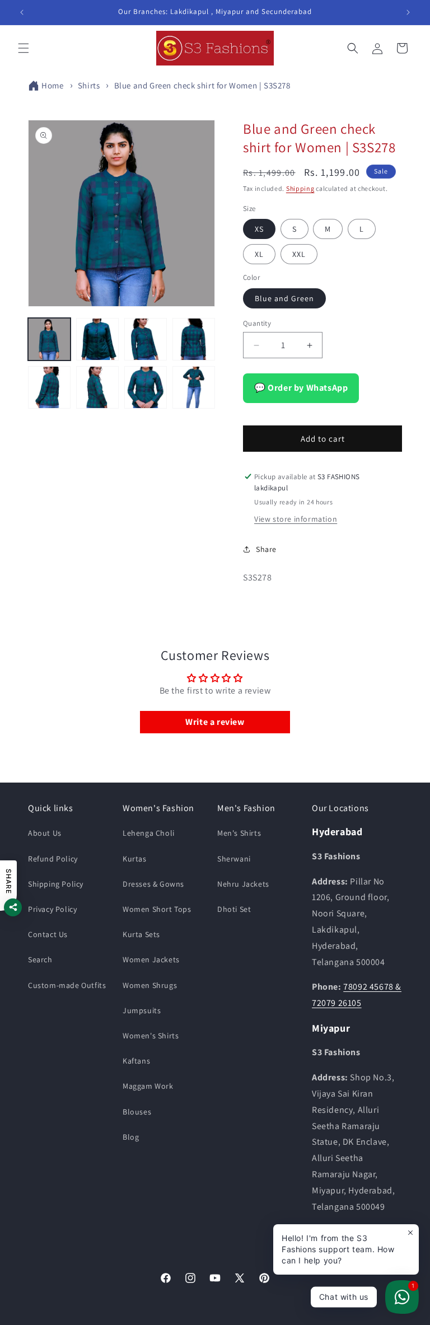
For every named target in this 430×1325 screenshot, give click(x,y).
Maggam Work (148, 1086)
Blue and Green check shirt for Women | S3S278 (202, 85)
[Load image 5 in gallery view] (49, 387)
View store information (295, 519)
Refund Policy (53, 859)
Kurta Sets (141, 934)
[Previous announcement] (22, 12)
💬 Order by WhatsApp (301, 388)
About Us (45, 833)
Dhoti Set (234, 909)
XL (259, 254)
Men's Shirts (239, 833)
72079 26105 (337, 1003)
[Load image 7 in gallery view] (145, 387)
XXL (299, 254)
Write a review (214, 722)
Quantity (257, 323)
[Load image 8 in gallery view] (193, 387)
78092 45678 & (372, 986)
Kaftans (136, 1061)
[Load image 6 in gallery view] (97, 387)
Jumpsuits (142, 1010)
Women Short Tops (157, 909)
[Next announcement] (408, 12)
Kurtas (135, 859)
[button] (23, 48)
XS (259, 229)
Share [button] (266, 549)
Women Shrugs (150, 985)
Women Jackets (151, 959)
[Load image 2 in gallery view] (97, 339)
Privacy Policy (52, 909)
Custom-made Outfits (67, 985)
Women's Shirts (151, 1036)
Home (52, 85)
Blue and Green (284, 298)
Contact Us (48, 934)
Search (40, 959)
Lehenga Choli (149, 833)
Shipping (300, 188)
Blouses (137, 1112)
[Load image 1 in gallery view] (49, 339)
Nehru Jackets (243, 884)
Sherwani (234, 859)
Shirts (89, 85)
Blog (131, 1137)
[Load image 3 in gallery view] (145, 339)
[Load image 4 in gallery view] (193, 339)
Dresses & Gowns (153, 884)
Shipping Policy (55, 884)
